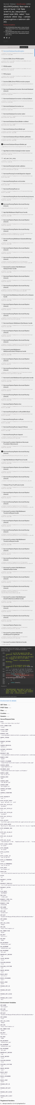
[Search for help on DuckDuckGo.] (6, 37)
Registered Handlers (7, 1101)
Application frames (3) (13, 47)
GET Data (3, 705)
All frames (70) (23, 47)
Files (2, 710)
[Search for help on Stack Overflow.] (9, 37)
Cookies (3, 713)
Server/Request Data (7, 719)
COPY (5, 41)
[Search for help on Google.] (4, 37)
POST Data (4, 708)
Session (3, 716)
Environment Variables (8, 1003)
